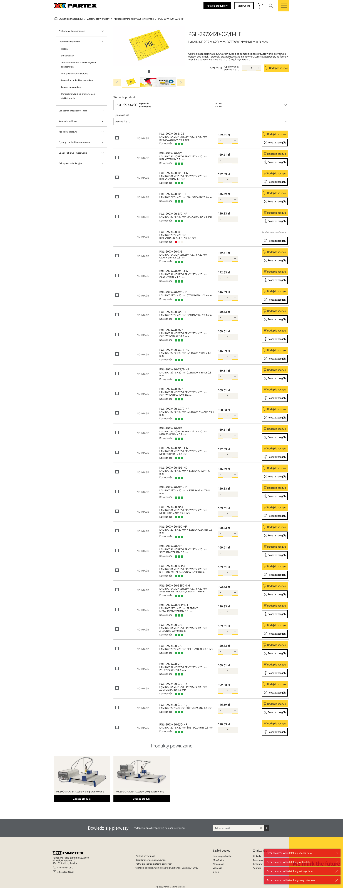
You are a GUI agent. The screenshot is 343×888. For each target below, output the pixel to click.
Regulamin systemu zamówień (150, 860)
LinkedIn (257, 856)
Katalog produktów (222, 856)
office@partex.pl (65, 872)
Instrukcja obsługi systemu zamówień (153, 864)
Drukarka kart (67, 55)
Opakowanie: (231, 66)
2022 (195, 868)
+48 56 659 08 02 (65, 867)
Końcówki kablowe (68, 132)
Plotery (64, 49)
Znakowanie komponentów (72, 31)
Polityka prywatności (145, 856)
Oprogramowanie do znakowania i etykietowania (78, 96)
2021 (189, 868)
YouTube (257, 868)
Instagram (258, 864)
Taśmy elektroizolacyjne (70, 163)
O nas (216, 872)
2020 (184, 868)
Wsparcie (217, 868)
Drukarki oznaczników (69, 41)
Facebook (258, 860)
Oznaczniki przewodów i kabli (73, 110)
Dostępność (165, 143)
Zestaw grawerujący (71, 87)
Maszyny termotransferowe (74, 73)
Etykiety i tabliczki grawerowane (74, 142)
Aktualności (218, 864)
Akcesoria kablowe (68, 121)
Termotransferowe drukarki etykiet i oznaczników (78, 64)
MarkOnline (218, 860)
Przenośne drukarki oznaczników (77, 80)
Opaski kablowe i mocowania (73, 153)
